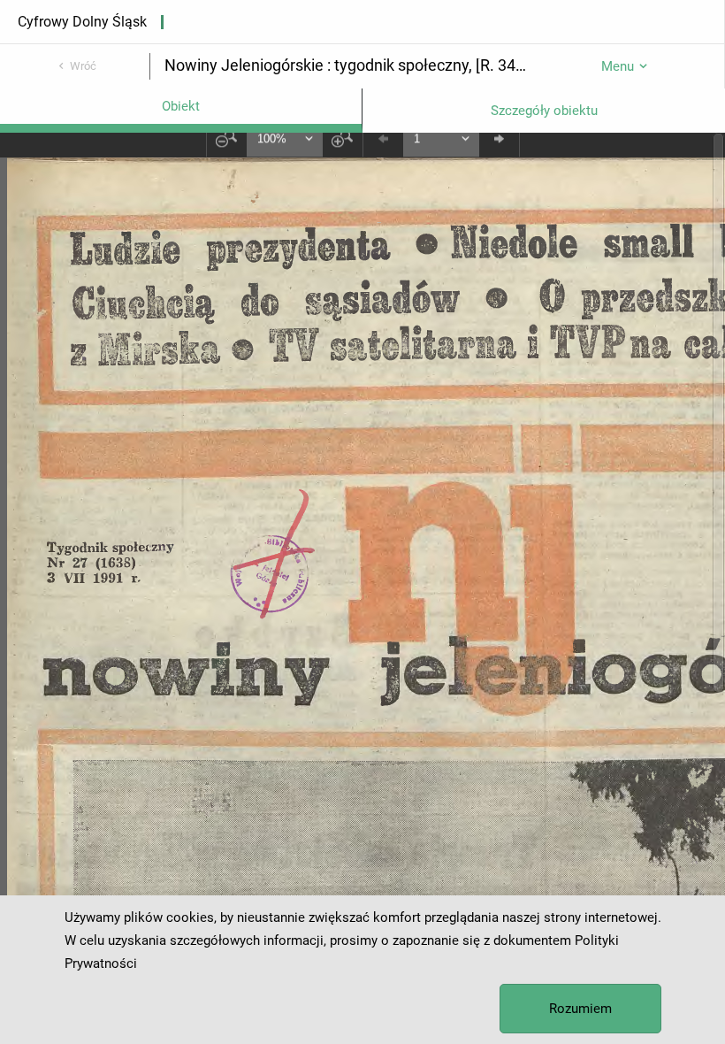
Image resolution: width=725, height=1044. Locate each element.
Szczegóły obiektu (544, 111)
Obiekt (181, 106)
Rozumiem (580, 1009)
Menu (617, 66)
